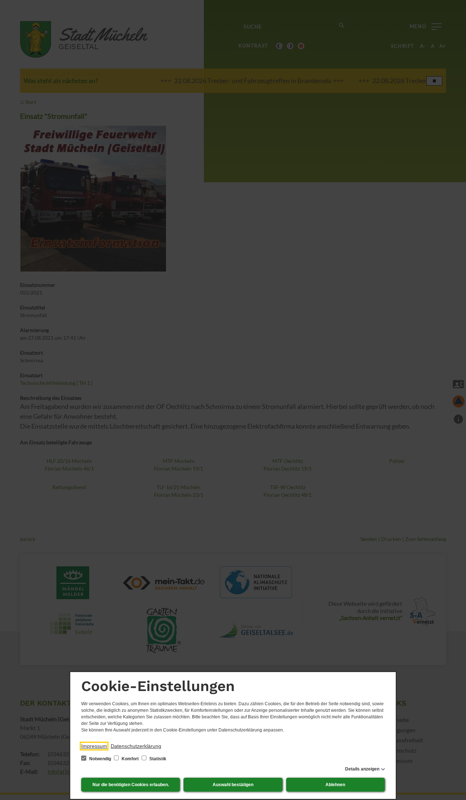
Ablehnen (335, 784)
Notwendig (100, 758)
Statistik (157, 758)
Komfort (130, 758)
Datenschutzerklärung (136, 746)
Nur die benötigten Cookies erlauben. (130, 784)
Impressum (94, 746)
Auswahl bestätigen (233, 784)
